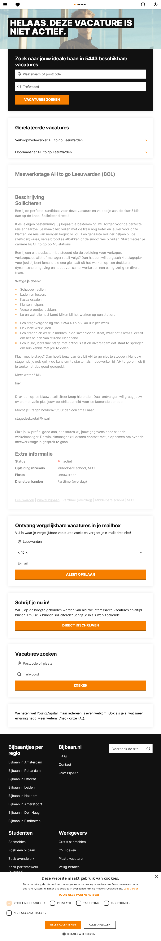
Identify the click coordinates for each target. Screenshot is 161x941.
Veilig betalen (69, 867)
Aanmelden (17, 842)
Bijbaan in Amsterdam (25, 762)
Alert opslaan (80, 574)
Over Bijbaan (68, 773)
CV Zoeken (67, 850)
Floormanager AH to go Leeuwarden (43, 152)
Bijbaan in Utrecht (22, 779)
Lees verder (131, 888)
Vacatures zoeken (42, 99)
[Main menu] (4, 4)
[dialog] (80, 906)
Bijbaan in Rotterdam (24, 770)
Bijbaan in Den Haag (24, 812)
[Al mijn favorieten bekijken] (17, 4)
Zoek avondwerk (21, 858)
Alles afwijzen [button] (100, 924)
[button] (80, 894)
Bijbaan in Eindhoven (24, 821)
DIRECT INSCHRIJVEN (80, 625)
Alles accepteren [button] (63, 924)
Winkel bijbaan (48, 500)
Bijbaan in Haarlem (22, 796)
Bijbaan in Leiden (21, 787)
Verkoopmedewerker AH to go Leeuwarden (49, 140)
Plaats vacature (71, 858)
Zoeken (80, 685)
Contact (65, 764)
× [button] (156, 876)
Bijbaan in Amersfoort (25, 804)
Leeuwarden (24, 500)
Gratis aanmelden (72, 842)
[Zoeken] (145, 4)
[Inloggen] (155, 4)
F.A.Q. (63, 756)
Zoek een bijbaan (21, 850)
